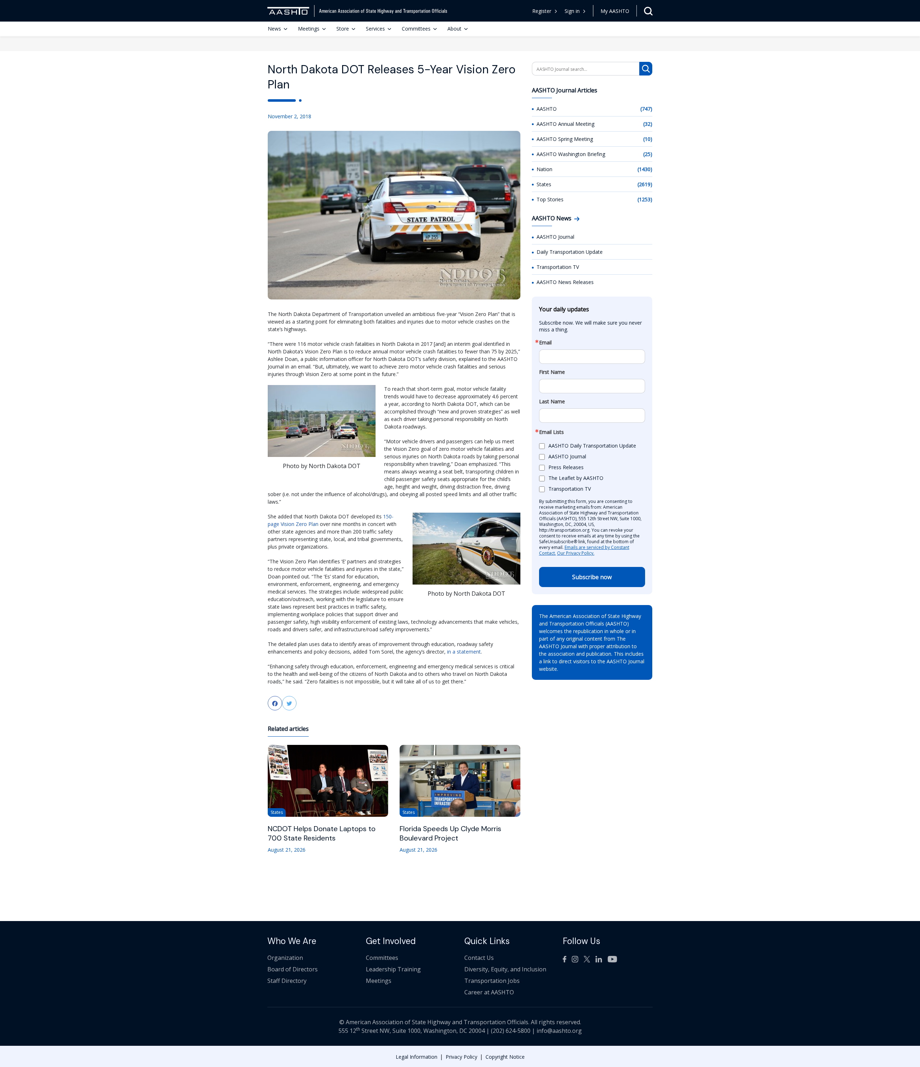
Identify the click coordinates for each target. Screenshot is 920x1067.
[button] (575, 11)
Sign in (572, 11)
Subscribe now (592, 577)
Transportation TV (558, 267)
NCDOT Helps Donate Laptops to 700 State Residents (322, 833)
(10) (647, 139)
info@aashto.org (559, 1031)
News (274, 28)
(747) (646, 108)
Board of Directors (292, 969)
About (454, 28)
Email (545, 342)
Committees (416, 28)
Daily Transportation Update (570, 251)
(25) (647, 154)
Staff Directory (287, 981)
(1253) (645, 199)
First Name (552, 372)
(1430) (645, 169)
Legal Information (416, 1056)
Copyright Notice (505, 1056)
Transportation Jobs (492, 981)
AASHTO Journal (555, 236)
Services (375, 28)
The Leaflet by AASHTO (575, 478)
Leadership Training (393, 969)
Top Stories (550, 199)
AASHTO (547, 108)
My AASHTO (615, 11)
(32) (647, 123)
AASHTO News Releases (565, 282)
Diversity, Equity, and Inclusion (505, 969)
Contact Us (479, 958)
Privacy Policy (461, 1056)
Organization (285, 958)
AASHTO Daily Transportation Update (592, 445)
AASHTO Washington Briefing (571, 154)
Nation (544, 169)
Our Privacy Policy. (575, 553)
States (544, 184)
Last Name (552, 401)
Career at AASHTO (489, 992)
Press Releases (566, 467)
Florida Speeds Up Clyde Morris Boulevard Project (450, 833)
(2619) (645, 184)
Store (342, 28)
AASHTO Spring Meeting (565, 139)
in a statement (464, 651)
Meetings (308, 28)
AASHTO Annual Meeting (565, 123)
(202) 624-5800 (510, 1031)
